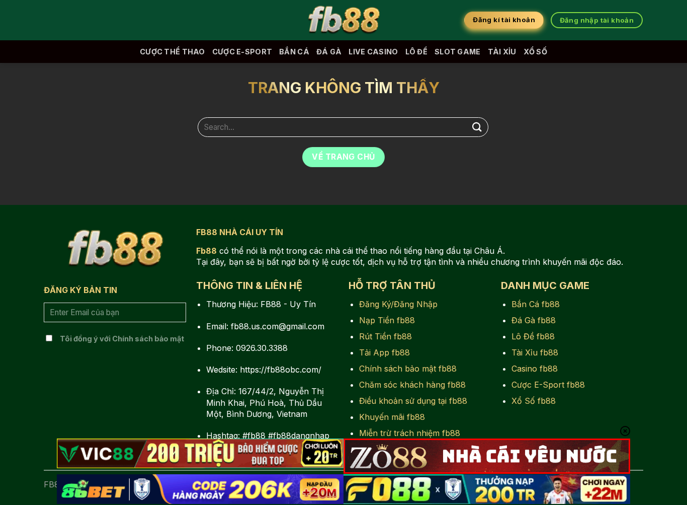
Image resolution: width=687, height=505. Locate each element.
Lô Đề (416, 51)
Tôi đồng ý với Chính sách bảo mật (122, 338)
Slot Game (458, 51)
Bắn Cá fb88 (535, 304)
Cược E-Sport (242, 51)
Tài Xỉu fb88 (534, 352)
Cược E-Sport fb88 (548, 385)
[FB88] (343, 20)
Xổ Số (535, 51)
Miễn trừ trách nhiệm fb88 (409, 433)
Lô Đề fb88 (533, 336)
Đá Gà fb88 (533, 320)
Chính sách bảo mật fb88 (408, 369)
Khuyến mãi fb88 (392, 417)
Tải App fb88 (384, 352)
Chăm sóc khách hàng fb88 (412, 385)
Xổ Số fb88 (533, 401)
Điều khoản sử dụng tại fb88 (413, 401)
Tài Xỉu (502, 51)
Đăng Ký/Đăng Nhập (398, 304)
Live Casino (373, 51)
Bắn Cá (294, 51)
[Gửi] (477, 127)
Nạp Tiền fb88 (387, 320)
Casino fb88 (534, 369)
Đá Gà (328, 51)
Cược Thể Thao (172, 51)
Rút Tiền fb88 (385, 336)
